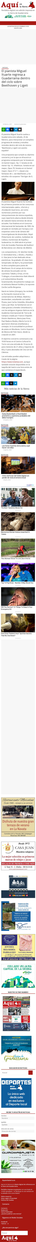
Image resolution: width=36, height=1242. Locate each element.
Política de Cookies (7, 1200)
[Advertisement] (18, 46)
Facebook (4, 1222)
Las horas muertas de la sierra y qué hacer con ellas (16, 447)
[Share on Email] (20, 130)
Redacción (4, 1210)
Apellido (3, 1122)
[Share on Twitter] (12, 130)
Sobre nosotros (6, 1196)
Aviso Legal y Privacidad (9, 1198)
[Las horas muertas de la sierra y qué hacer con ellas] (18, 427)
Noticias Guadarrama (20, 124)
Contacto (4, 1208)
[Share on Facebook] (8, 130)
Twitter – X (5, 1224)
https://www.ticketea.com (12, 362)
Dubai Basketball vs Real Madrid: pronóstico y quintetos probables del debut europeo (16, 416)
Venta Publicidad (6, 1212)
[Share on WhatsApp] (4, 130)
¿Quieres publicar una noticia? (11, 1214)
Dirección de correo (7, 1129)
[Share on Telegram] (16, 130)
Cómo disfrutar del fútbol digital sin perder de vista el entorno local (15, 477)
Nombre (3, 1116)
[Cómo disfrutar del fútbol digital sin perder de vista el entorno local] (18, 457)
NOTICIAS (5, 67)
